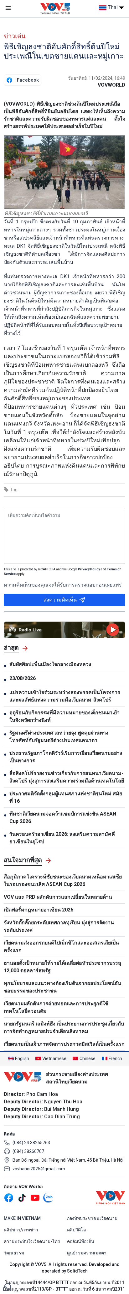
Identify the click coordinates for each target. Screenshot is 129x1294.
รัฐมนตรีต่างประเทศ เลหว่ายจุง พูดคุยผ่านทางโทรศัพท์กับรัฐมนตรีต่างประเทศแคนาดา (58, 736)
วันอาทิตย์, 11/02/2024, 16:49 (96, 78)
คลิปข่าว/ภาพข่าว (21, 1229)
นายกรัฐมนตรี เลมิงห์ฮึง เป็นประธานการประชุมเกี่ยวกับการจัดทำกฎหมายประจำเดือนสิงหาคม (64, 1027)
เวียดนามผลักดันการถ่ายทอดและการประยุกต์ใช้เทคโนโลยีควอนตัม (56, 1007)
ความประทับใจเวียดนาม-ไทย (32, 1241)
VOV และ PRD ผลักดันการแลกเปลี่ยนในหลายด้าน (58, 897)
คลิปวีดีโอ (76, 1229)
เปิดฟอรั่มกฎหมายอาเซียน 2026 (38, 910)
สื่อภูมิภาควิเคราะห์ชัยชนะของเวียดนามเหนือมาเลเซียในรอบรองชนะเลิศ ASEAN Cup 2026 (63, 880)
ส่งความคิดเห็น (60, 600)
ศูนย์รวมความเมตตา (86, 1252)
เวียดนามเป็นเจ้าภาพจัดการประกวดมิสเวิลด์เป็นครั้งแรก (64, 1044)
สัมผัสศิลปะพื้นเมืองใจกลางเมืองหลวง (50, 664)
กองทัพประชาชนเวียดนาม (92, 1218)
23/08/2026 (22, 678)
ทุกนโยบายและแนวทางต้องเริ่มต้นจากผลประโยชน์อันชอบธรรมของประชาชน (62, 987)
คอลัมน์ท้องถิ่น (80, 1241)
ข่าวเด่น (15, 36)
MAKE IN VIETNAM (22, 1218)
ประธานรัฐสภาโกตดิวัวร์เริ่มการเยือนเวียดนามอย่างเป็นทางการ (65, 757)
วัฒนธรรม (14, 1252)
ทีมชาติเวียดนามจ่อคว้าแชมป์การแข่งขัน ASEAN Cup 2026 (62, 817)
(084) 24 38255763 (31, 1142)
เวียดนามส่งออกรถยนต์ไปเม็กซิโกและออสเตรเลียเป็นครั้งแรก (61, 946)
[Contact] (7, 1287)
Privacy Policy (89, 569)
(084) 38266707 (28, 1151)
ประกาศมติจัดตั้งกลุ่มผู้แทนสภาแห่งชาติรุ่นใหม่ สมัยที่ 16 (65, 797)
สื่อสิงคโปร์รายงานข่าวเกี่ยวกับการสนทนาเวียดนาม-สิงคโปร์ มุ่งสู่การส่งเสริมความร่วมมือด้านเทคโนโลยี (66, 777)
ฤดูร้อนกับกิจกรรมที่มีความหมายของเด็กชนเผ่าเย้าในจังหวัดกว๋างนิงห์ (64, 716)
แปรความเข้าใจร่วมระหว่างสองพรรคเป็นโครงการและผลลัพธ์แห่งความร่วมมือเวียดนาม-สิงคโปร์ (64, 696)
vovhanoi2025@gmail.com (39, 1168)
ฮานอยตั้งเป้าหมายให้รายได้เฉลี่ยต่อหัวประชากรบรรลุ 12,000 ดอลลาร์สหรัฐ (62, 966)
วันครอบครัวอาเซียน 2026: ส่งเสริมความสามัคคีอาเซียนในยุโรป (62, 837)
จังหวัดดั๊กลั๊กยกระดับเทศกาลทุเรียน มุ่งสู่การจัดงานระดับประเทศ (59, 926)
